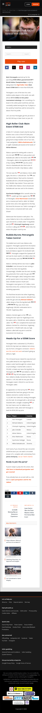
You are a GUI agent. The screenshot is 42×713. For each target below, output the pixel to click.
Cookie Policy (33, 675)
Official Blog (5, 638)
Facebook (24, 638)
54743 (31, 683)
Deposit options (18, 602)
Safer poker (23, 611)
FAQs (10, 602)
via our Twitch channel (25, 457)
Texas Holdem (28, 625)
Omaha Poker (17, 627)
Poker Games (18, 625)
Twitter (31, 638)
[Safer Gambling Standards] (27, 704)
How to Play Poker (7, 625)
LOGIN (28, 4)
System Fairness (7, 654)
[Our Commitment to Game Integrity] (13, 571)
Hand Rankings (6, 627)
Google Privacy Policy (8, 663)
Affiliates (14, 613)
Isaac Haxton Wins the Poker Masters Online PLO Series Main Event (30, 513)
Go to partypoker (33, 14)
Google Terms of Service (23, 663)
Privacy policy (33, 611)
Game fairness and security (10, 611)
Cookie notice (6, 613)
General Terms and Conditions (11, 652)
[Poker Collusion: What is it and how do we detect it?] (13, 533)
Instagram (12, 641)
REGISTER (35, 4)
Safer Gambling (26, 652)
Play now (21, 61)
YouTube (4, 641)
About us (4, 602)
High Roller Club (22, 85)
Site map (27, 602)
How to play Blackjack (28, 627)
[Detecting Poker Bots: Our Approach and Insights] (13, 552)
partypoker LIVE (15, 638)
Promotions (5, 629)
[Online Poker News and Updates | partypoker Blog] (8, 4)
